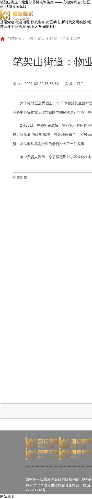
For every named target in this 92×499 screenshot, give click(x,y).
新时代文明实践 (73, 22)
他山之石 (34, 27)
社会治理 (22, 22)
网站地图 (7, 496)
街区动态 (53, 22)
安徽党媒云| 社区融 (42, 38)
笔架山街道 (71, 38)
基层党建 (7, 22)
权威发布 (38, 22)
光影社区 (49, 27)
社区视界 (19, 27)
